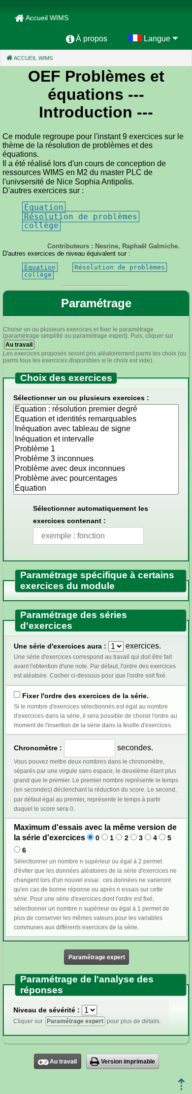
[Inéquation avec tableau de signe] (96, 429)
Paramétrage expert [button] (96, 957)
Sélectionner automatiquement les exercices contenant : (90, 514)
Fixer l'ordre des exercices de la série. (85, 696)
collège (41, 225)
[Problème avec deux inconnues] (96, 469)
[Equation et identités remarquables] (96, 419)
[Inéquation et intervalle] (96, 439)
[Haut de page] (181, 1087)
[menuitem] (86, 39)
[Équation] (96, 489)
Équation (44, 207)
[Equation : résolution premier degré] (96, 409)
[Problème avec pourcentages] (96, 479)
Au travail (18, 344)
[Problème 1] (96, 449)
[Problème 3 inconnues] (96, 459)
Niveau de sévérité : (46, 1010)
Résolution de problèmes (80, 216)
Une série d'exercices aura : (60, 646)
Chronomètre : (38, 748)
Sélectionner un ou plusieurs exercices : (81, 398)
